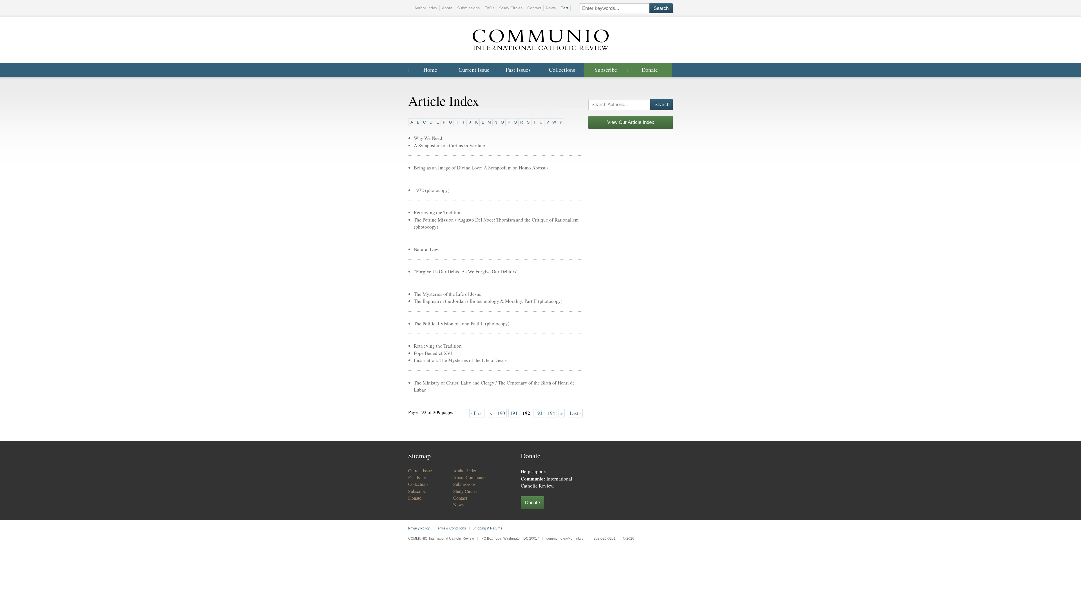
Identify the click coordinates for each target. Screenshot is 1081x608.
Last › (575, 413)
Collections (562, 69)
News (551, 8)
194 (551, 413)
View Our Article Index (630, 122)
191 (514, 413)
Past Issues (518, 69)
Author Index (425, 8)
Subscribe (606, 69)
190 (501, 413)
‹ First (477, 413)
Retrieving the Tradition (438, 212)
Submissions (468, 8)
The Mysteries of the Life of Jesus (447, 294)
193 (538, 413)
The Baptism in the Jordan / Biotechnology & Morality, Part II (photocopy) (488, 301)
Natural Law (426, 249)
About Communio (469, 477)
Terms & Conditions (451, 528)
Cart (564, 8)
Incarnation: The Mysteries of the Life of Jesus (460, 360)
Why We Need (428, 138)
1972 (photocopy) (432, 190)
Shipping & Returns (487, 528)
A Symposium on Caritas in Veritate (449, 145)
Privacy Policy (419, 528)
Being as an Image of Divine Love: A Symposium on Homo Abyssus (481, 167)
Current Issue (474, 69)
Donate (650, 69)
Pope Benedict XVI (433, 353)
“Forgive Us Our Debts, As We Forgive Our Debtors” (466, 271)
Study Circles (510, 8)
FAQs (489, 8)
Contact (534, 8)
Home (430, 69)
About (447, 8)
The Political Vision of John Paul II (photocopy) (462, 323)
